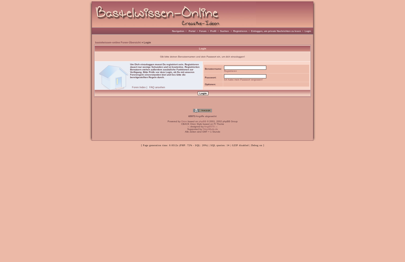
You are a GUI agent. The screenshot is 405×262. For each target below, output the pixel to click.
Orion (184, 121)
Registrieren (240, 31)
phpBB (202, 121)
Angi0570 (209, 126)
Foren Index (139, 87)
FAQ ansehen (157, 87)
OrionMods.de (210, 129)
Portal (192, 31)
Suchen (224, 31)
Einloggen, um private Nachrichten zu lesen (276, 31)
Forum (202, 31)
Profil (213, 31)
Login (308, 31)
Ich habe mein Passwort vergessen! (243, 79)
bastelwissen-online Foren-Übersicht (118, 42)
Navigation (178, 31)
